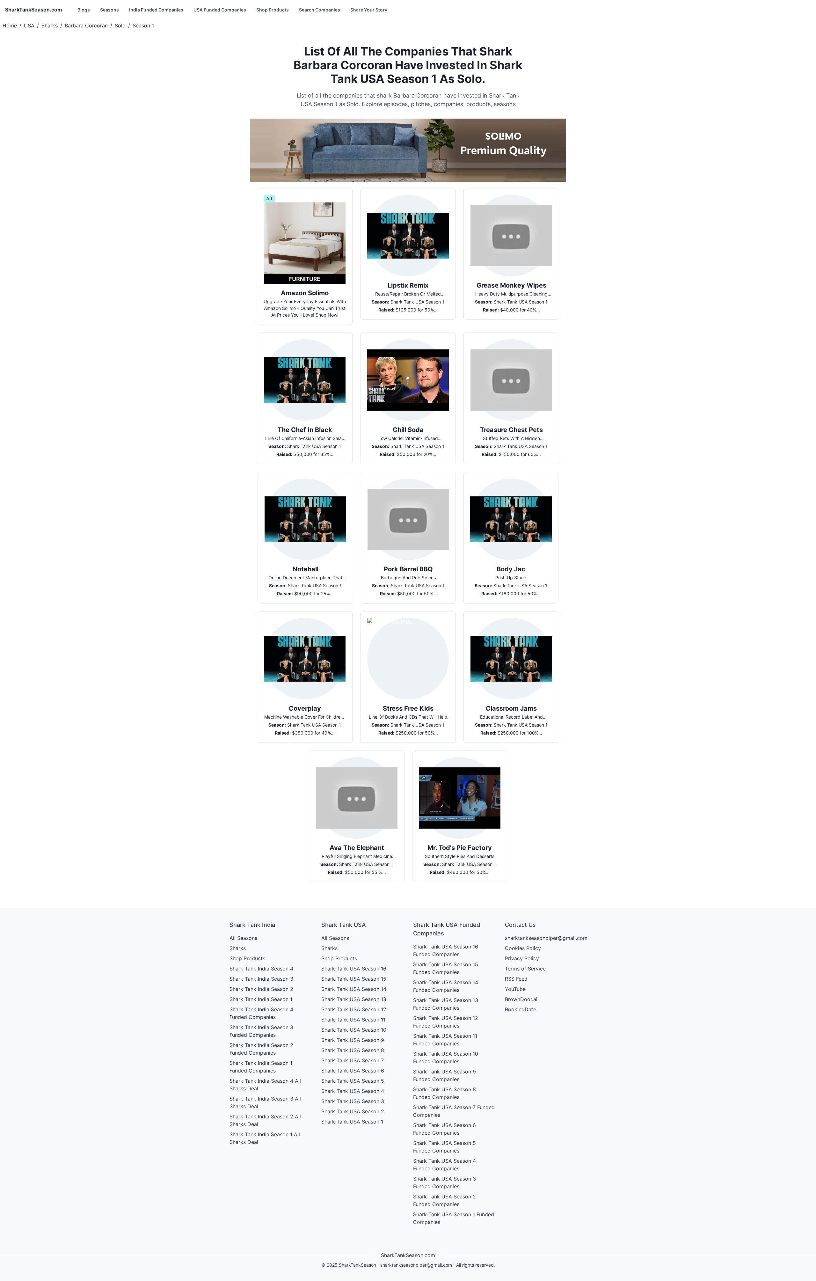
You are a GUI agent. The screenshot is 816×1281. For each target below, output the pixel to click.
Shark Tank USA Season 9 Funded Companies (444, 1075)
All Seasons (243, 938)
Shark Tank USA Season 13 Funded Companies (445, 1004)
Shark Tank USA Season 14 (353, 989)
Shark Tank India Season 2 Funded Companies (261, 1049)
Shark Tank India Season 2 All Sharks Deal (265, 1120)
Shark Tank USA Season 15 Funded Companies (445, 968)
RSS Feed (516, 979)
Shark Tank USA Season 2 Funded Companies (444, 1200)
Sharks (49, 25)
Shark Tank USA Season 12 (353, 1009)
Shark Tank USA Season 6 (352, 1070)
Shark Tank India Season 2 (261, 989)
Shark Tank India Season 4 (261, 968)
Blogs (83, 9)
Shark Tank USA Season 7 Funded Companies (454, 1111)
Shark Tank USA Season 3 (352, 1101)
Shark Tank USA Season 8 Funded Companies (444, 1093)
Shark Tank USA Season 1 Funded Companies (453, 1218)
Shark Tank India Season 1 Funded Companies (260, 1067)
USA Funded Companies (219, 9)
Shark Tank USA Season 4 (352, 1091)
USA (29, 25)
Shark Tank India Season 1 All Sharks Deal (264, 1138)
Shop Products (272, 9)
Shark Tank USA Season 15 (353, 979)
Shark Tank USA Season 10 (353, 1030)
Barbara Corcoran (86, 25)
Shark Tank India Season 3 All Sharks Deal (265, 1102)
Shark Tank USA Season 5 (352, 1081)
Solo (120, 25)
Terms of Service (525, 968)
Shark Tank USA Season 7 (352, 1060)
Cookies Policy (523, 948)
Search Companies (319, 9)
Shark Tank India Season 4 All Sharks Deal (265, 1085)
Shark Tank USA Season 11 (353, 1019)
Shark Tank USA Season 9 (352, 1040)
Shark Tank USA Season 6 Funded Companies (444, 1129)
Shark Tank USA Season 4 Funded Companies (444, 1165)
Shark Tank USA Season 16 (353, 968)
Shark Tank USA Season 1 (352, 1121)
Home (10, 25)
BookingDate (520, 1009)
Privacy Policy (522, 958)
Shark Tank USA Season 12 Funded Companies (445, 1022)
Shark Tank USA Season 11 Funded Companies (445, 1040)
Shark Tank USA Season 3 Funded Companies (444, 1182)
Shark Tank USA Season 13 (353, 999)
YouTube (515, 989)
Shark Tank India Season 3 (261, 979)
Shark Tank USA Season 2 (352, 1111)
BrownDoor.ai (521, 999)
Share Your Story (368, 9)
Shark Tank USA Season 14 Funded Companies (445, 986)
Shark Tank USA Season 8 (352, 1050)
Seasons (109, 9)
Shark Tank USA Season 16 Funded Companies (445, 950)
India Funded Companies (156, 9)
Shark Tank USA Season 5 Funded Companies (444, 1147)
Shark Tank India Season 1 (260, 999)
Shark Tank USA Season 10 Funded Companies (445, 1057)
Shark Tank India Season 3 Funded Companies (261, 1031)
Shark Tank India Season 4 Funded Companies (261, 1013)
